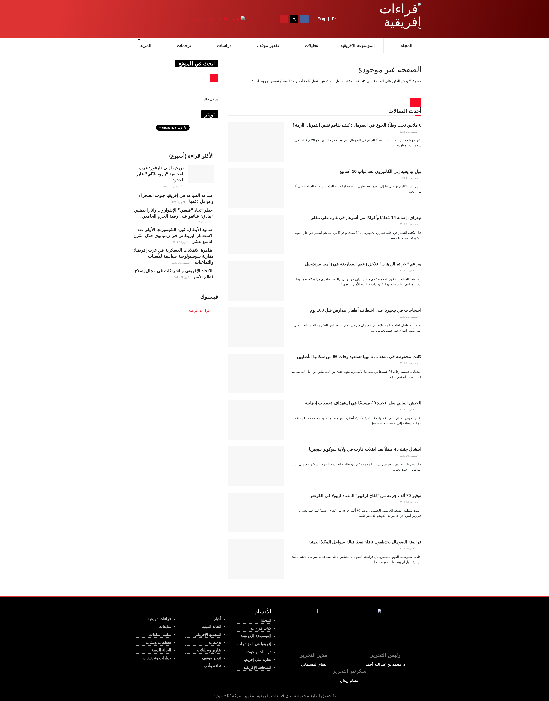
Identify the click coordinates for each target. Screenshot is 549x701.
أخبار (217, 619)
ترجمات (184, 45)
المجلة (406, 45)
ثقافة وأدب (212, 666)
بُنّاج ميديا (222, 695)
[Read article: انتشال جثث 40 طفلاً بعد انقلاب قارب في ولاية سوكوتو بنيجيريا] (256, 466)
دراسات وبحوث (258, 652)
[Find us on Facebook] (304, 19)
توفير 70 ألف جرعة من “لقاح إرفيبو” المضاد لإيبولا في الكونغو (366, 495)
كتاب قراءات (261, 628)
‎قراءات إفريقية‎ (199, 310)
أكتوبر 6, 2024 (178, 202)
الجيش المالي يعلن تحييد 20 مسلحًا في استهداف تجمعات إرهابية (363, 402)
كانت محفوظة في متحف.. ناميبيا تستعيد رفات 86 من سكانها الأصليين (359, 356)
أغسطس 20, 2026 (409, 456)
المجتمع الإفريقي (208, 634)
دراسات (224, 45)
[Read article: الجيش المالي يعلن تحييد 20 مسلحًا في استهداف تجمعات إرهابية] (256, 420)
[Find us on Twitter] (294, 19)
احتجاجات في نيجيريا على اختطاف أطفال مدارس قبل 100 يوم (365, 310)
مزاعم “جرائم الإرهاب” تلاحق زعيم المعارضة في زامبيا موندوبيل (363, 263)
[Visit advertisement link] (219, 19)
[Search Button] (272, 19)
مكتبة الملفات (160, 634)
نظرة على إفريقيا (257, 659)
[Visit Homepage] (394, 19)
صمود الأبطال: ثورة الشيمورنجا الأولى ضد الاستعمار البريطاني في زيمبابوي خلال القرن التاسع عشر (173, 235)
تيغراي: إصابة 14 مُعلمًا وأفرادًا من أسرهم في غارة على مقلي (365, 217)
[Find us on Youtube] (284, 19)
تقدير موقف (268, 45)
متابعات (165, 626)
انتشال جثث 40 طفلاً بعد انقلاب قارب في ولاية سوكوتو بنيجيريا (365, 449)
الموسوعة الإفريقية (357, 45)
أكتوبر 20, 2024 (181, 242)
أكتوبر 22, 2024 (203, 221)
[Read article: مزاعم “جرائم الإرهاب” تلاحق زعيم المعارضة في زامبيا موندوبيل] (256, 281)
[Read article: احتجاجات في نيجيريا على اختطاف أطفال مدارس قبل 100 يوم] (256, 327)
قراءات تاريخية (159, 619)
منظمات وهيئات (158, 642)
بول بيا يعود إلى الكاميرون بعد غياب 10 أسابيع (380, 171)
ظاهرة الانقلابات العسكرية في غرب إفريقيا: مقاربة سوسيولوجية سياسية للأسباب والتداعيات (174, 256)
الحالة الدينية (161, 650)
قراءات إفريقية (270, 695)
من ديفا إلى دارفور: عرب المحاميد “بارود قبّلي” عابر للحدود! (160, 173)
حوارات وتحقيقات (157, 658)
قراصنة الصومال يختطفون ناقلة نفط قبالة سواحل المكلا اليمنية (364, 541)
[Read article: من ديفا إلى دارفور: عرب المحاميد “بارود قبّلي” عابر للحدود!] (201, 174)
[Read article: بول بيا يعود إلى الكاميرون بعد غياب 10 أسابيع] (256, 188)
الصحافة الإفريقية (257, 667)
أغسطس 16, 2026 (172, 186)
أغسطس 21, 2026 (409, 131)
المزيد (145, 45)
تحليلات (311, 45)
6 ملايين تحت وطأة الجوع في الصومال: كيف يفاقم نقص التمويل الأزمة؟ (357, 125)
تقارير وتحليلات (209, 650)
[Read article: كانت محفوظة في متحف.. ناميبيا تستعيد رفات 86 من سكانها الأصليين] (256, 373)
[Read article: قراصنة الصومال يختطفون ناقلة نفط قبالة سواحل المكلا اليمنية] (256, 559)
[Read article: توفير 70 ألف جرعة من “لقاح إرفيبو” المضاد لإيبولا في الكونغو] (256, 512)
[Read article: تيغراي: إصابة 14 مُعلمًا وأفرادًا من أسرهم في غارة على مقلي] (256, 234)
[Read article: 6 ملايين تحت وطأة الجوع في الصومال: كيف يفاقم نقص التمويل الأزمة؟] (256, 142)
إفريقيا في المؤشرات (254, 644)
